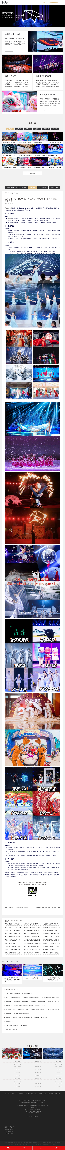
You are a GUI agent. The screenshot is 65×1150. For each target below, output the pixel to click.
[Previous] (3, 974)
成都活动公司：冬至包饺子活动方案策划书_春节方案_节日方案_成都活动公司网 (25, 1006)
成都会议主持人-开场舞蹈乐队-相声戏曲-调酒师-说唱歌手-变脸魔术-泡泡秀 (32, 924)
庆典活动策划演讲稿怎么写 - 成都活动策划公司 (32, 934)
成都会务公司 (8, 208)
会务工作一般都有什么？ (12, 943)
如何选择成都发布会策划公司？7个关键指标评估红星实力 (13, 937)
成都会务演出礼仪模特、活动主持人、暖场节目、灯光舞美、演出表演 (32, 927)
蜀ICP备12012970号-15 (32, 1116)
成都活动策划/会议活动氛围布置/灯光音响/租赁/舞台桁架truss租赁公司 (32, 940)
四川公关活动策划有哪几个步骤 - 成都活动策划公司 (32, 947)
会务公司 (37, 129)
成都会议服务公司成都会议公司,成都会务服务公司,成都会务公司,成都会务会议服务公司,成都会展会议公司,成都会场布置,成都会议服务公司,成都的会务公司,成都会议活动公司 (33, 1002)
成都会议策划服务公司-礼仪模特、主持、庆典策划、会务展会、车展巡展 (13, 940)
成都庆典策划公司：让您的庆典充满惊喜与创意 (17, 1014)
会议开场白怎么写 (10, 1022)
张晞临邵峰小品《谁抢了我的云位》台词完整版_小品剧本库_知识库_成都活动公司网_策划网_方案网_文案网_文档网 (13, 934)
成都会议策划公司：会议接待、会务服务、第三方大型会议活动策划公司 (46, 908)
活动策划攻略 (11, 193)
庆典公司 (28, 129)
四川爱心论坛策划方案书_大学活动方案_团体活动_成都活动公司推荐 (32, 950)
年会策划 (46, 129)
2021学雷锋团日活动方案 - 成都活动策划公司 (17, 1026)
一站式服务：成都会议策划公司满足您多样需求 (51, 937)
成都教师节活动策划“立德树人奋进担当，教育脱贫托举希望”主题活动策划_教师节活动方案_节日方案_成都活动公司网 (51, 947)
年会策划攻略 (43, 188)
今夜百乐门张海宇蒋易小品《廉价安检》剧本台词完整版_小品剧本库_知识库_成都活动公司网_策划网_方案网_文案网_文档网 (13, 950)
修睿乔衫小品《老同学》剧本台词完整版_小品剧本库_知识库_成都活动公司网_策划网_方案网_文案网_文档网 (32, 937)
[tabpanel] (32, 16)
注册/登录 (50, 1094)
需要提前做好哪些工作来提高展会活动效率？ (51, 953)
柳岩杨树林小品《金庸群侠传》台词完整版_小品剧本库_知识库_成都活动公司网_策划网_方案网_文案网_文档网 (32, 930)
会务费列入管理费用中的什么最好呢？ (13, 953)
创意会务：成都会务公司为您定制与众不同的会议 (13, 947)
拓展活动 (55, 129)
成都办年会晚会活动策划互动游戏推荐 (51, 930)
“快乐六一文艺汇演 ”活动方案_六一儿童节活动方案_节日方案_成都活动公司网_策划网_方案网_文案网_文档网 (32, 998)
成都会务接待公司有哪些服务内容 (13, 927)
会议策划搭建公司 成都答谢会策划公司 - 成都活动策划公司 (32, 953)
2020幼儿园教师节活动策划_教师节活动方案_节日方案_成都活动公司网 (32, 943)
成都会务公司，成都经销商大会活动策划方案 (18, 908)
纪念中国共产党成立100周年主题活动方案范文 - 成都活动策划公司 (13, 930)
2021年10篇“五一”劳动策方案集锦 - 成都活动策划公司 (19, 994)
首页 (6, 193)
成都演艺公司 (54, 188)
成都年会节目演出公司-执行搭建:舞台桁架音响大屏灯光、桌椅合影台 (51, 934)
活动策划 (18, 129)
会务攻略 (32, 188)
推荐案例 (9, 129)
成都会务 (10, 218)
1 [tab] (10, 1047)
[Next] (62, 974)
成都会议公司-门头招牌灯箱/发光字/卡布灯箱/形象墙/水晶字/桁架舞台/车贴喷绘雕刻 (26, 1018)
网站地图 (57, 1094)
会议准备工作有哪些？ (11, 1030)
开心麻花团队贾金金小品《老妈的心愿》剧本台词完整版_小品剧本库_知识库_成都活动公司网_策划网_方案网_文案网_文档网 (51, 940)
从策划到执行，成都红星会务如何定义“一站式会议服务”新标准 (51, 927)
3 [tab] (13, 1047)
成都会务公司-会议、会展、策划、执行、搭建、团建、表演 (51, 943)
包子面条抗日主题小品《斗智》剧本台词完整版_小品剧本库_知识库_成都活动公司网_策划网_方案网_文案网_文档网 (33, 1010)
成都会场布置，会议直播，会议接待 (13, 924)
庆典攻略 (23, 188)
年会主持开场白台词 (49, 949)
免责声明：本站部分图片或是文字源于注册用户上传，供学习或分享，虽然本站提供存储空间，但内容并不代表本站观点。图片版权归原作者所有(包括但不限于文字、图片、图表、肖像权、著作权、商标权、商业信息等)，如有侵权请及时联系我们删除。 (32, 1143)
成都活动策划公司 (12, 188)
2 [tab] (12, 1047)
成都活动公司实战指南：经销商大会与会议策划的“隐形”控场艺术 (51, 924)
